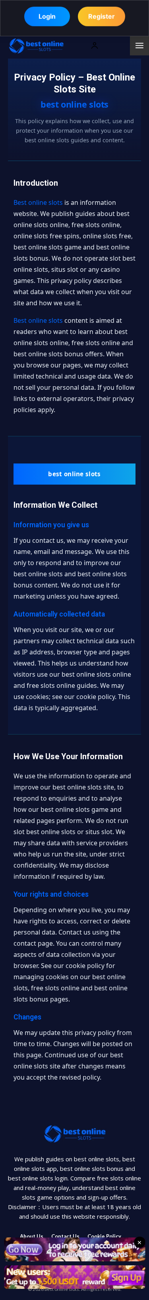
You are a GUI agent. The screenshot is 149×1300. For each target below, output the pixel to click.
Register (101, 18)
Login (47, 18)
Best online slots (38, 202)
